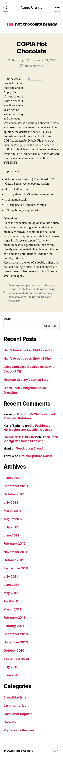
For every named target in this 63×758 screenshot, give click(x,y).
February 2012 (14, 543)
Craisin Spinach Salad (35, 456)
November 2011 (15, 552)
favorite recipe (46, 289)
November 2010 (16, 642)
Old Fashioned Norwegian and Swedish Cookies (28, 427)
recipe (31, 297)
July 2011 (11, 576)
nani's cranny (44, 293)
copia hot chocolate (35, 285)
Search (8, 318)
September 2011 (16, 568)
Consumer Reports (18, 714)
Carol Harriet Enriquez (20, 437)
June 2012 (11, 535)
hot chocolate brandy (21, 293)
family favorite (27, 289)
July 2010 (11, 667)
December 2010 (16, 634)
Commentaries (15, 705)
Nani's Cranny (32, 7)
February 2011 (14, 617)
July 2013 (11, 502)
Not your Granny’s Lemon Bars (26, 379)
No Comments (34, 66)
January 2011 (14, 626)
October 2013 (14, 494)
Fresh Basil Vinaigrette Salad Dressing (31, 439)
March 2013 (13, 511)
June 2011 (11, 585)
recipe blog (43, 297)
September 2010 (16, 659)
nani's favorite (17, 297)
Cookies (10, 722)
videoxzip (14, 301)
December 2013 (16, 486)
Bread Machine (15, 697)
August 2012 (13, 519)
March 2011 (12, 609)
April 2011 (11, 601)
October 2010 (14, 650)
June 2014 (11, 478)
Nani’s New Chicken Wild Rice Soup (29, 350)
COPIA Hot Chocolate (31, 47)
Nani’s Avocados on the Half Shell (28, 358)
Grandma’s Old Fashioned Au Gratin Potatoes (29, 416)
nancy (20, 60)
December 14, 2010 (44, 60)
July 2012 (11, 527)
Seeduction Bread (29, 448)
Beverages (15, 285)
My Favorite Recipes (19, 730)
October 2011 (14, 560)
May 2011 (11, 593)
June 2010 (12, 675)
